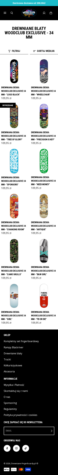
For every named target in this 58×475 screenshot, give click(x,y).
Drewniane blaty (13, 353)
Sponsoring (10, 403)
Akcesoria (9, 371)
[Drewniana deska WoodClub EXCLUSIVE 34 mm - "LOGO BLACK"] (14, 71)
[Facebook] (7, 448)
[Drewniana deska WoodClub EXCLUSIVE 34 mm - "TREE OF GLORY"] (14, 116)
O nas (7, 397)
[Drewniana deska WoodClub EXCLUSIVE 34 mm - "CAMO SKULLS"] (14, 251)
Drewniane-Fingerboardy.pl (23, 463)
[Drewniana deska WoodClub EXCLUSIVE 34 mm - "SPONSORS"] (14, 161)
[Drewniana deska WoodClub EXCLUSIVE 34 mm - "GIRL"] (14, 296)
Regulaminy (10, 409)
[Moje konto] (44, 13)
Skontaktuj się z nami (16, 391)
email (9, 430)
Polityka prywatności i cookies (20, 415)
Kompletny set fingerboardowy (21, 341)
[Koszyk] (50, 13)
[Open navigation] (7, 13)
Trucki (7, 359)
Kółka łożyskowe (13, 365)
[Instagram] (16, 448)
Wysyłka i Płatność (14, 385)
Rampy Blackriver (13, 347)
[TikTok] (25, 448)
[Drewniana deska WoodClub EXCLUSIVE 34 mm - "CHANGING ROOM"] (14, 206)
